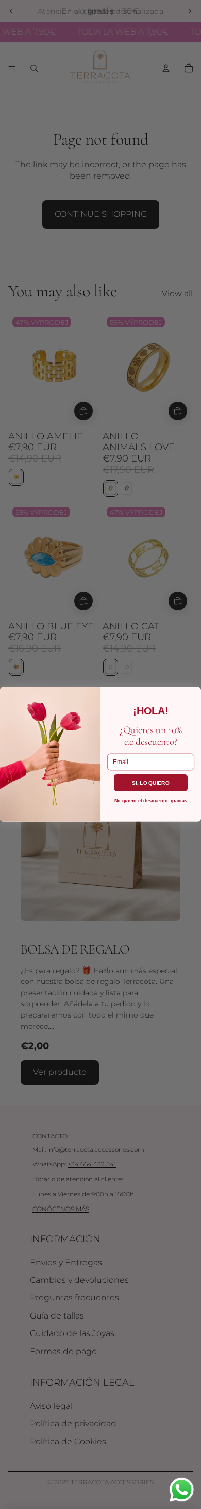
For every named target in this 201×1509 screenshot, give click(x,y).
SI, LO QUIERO (151, 783)
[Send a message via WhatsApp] (181, 1489)
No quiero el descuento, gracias (151, 800)
